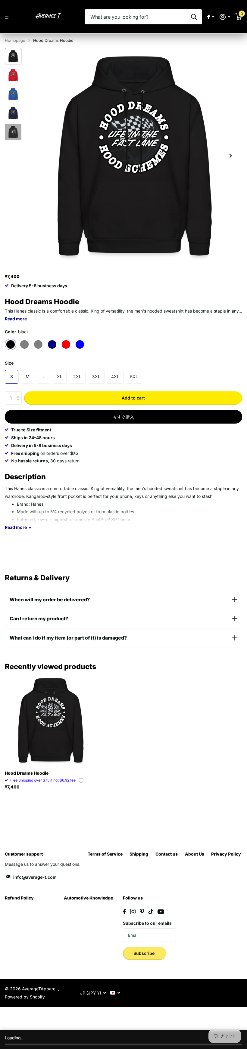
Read (16, 527)
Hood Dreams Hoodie (26, 773)
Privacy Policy (226, 853)
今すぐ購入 (123, 416)
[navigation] (13, 56)
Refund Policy (19, 897)
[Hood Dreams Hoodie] (50, 720)
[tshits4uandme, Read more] (210, 17)
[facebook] (124, 911)
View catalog (8, 17)
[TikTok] (151, 911)
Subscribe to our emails (147, 923)
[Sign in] (224, 17)
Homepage (15, 40)
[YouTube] (161, 911)
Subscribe (144, 953)
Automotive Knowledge (88, 897)
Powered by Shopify (25, 996)
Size (9, 363)
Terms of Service (105, 853)
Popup (81, 780)
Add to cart (133, 397)
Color (17, 331)
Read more (16, 318)
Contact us (166, 853)
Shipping (139, 853)
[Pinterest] (142, 911)
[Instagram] (133, 911)
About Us (194, 853)
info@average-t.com (35, 877)
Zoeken (194, 16)
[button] (19, 393)
